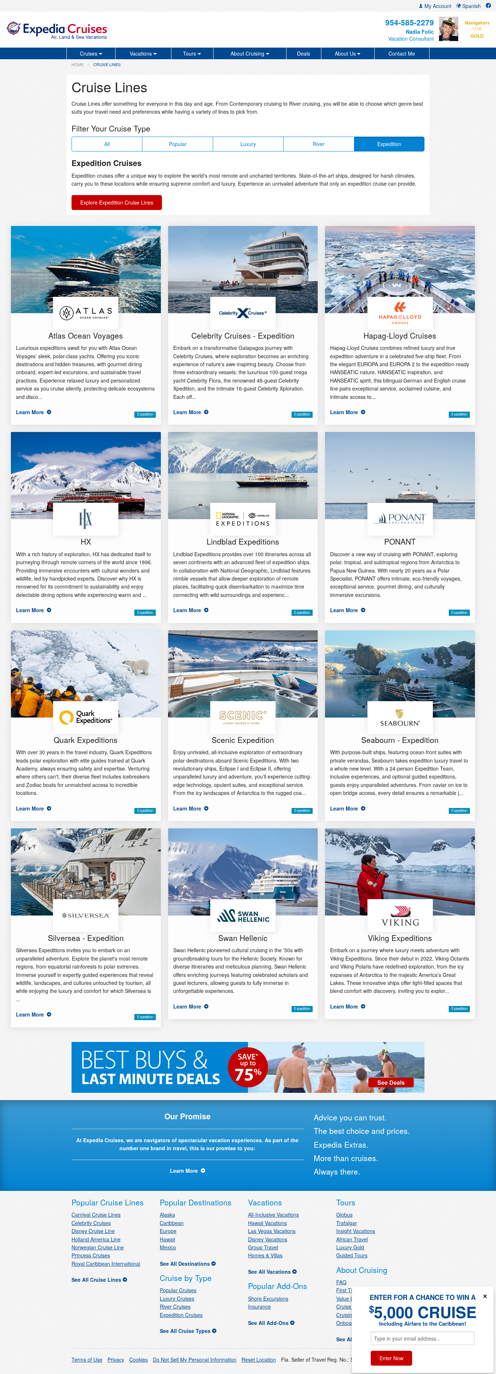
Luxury (248, 143)
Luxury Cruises (177, 1298)
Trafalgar (346, 1223)
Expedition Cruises (181, 1314)
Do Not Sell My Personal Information (194, 1359)
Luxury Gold (350, 1247)
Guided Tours (351, 1255)
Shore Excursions (268, 1298)
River (319, 143)
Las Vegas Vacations (272, 1230)
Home (78, 64)
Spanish (471, 5)
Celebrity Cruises (91, 1223)
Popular (178, 143)
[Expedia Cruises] (85, 29)
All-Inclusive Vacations (273, 1214)
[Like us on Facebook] (488, 5)
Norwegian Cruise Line (98, 1247)
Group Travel (263, 1247)
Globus (344, 1214)
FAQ (341, 1282)
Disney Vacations (267, 1239)
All (107, 143)
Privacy (115, 1359)
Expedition (389, 143)
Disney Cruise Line (93, 1230)
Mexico (168, 1247)
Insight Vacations (355, 1230)
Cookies (138, 1359)
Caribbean (172, 1223)
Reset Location (258, 1359)
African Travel (352, 1239)
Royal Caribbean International (106, 1263)
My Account (437, 5)
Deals (303, 53)
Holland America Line (96, 1239)
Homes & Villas (265, 1255)
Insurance (259, 1306)
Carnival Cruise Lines (96, 1214)
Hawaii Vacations (267, 1223)
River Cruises (175, 1306)
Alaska (167, 1214)
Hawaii (167, 1239)
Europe (168, 1230)
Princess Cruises (91, 1255)
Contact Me (402, 53)
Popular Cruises (178, 1290)
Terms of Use (87, 1359)
